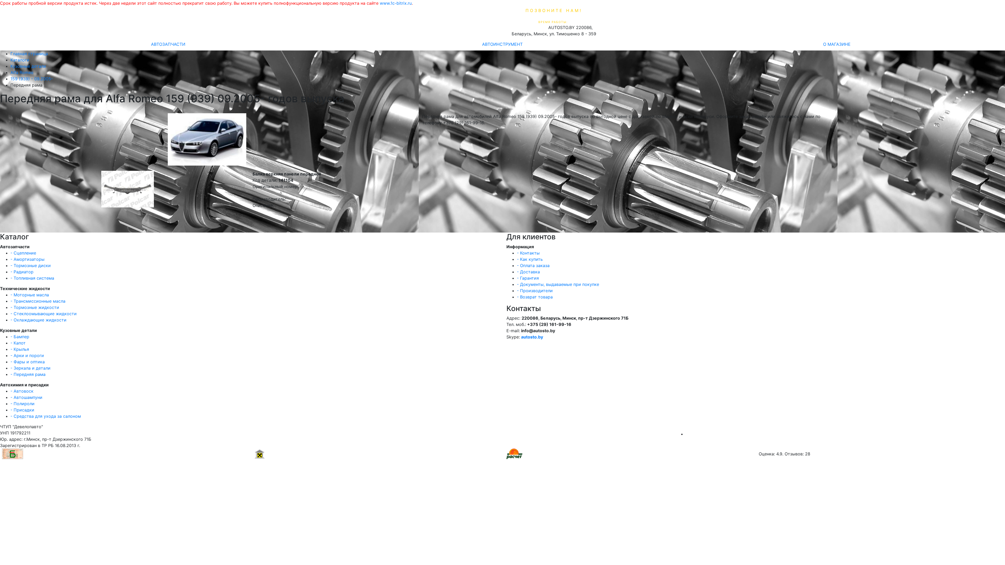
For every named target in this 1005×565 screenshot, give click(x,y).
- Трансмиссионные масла (37, 301)
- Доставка (528, 271)
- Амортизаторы (27, 259)
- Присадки (22, 410)
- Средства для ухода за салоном (45, 416)
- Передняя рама (28, 374)
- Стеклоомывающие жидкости (43, 313)
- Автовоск (22, 391)
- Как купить (530, 259)
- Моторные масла (29, 294)
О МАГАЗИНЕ (837, 44)
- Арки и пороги (27, 355)
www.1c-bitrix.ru (396, 3)
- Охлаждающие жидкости (38, 320)
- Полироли (22, 403)
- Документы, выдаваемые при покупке (558, 284)
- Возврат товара (535, 297)
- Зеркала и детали (30, 368)
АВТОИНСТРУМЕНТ (502, 44)
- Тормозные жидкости (34, 307)
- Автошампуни (26, 397)
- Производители (535, 290)
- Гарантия (528, 278)
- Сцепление (23, 253)
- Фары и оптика (27, 361)
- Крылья (19, 349)
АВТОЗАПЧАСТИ (168, 44)
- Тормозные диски (30, 265)
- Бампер (19, 336)
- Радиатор (22, 271)
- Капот (18, 343)
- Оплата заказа (533, 265)
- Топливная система (32, 278)
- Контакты (528, 253)
